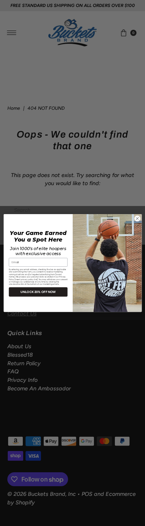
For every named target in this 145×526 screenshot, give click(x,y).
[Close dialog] (137, 218)
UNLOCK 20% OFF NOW (38, 292)
